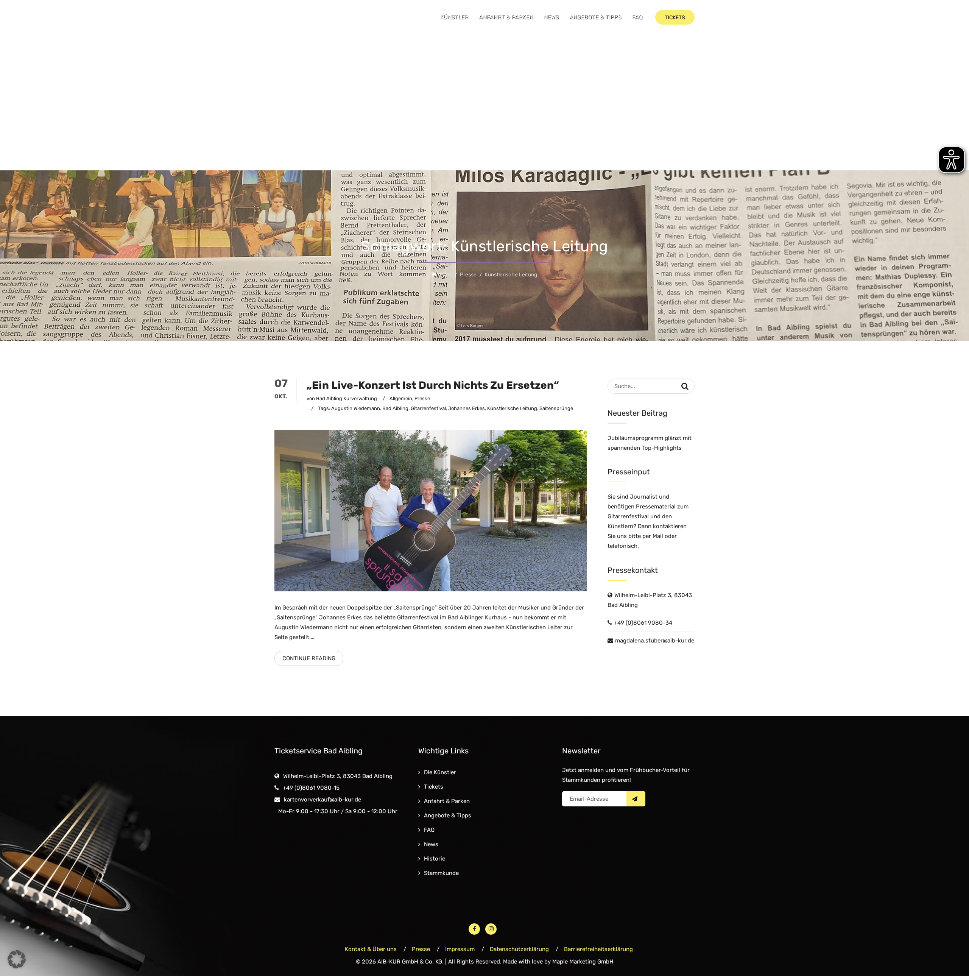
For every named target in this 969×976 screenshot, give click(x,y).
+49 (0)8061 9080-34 (643, 622)
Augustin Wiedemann (355, 408)
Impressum (460, 949)
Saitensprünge (556, 408)
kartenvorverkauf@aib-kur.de (322, 799)
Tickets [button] (675, 17)
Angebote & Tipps (595, 17)
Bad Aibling (395, 408)
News (551, 17)
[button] (16, 959)
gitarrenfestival (428, 408)
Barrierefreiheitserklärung (598, 949)
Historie (434, 858)
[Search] (685, 386)
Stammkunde (441, 873)
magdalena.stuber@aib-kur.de (654, 640)
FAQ (637, 17)
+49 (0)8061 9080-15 (311, 787)
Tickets (433, 786)
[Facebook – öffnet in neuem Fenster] (474, 929)
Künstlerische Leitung (512, 408)
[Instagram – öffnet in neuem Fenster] (491, 929)
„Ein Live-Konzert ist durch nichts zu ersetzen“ (433, 385)
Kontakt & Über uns (371, 949)
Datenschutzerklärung (519, 949)
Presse (422, 398)
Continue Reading (308, 658)
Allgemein (400, 398)
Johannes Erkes (466, 408)
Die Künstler (440, 772)
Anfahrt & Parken (506, 17)
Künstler (454, 17)
